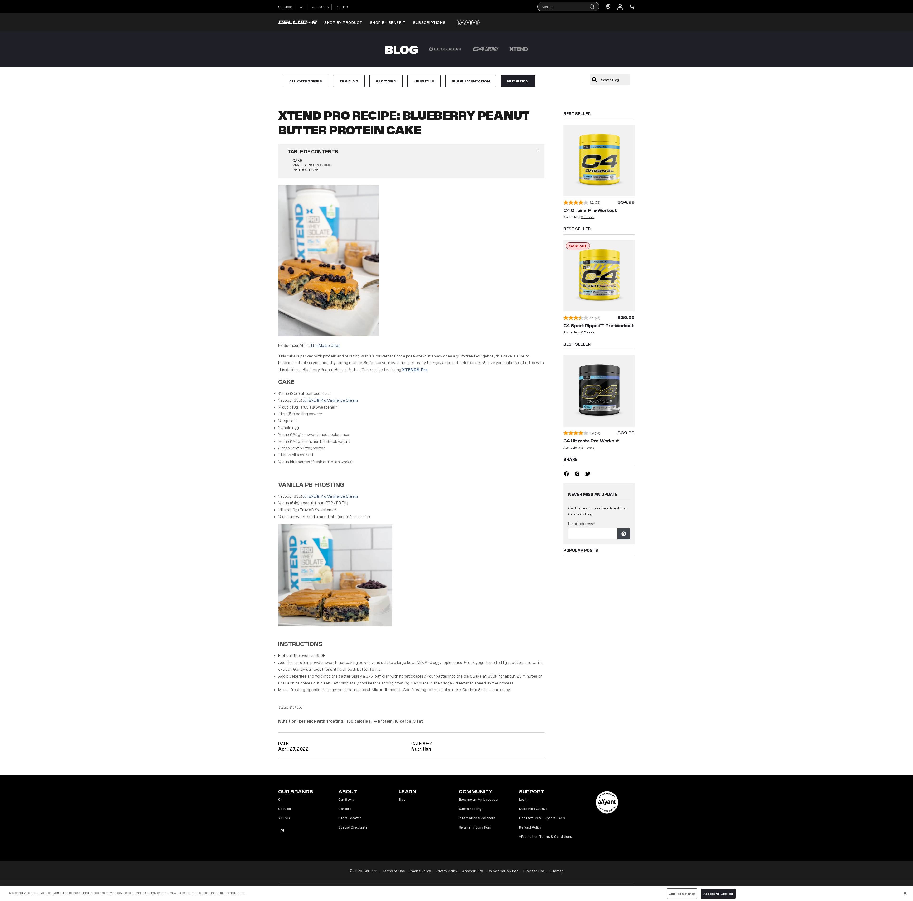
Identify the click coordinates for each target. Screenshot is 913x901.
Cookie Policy (420, 871)
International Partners (477, 818)
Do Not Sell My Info (503, 871)
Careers (344, 808)
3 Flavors (587, 217)
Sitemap (556, 871)
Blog (402, 799)
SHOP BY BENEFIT (388, 22)
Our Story (346, 799)
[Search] (594, 79)
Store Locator (349, 818)
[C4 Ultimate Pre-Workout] (599, 391)
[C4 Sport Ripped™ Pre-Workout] (599, 275)
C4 (302, 7)
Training (348, 81)
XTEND (342, 7)
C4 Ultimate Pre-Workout (591, 440)
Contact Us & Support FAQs (542, 818)
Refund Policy (530, 827)
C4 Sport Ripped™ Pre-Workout (598, 325)
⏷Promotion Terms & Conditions (545, 836)
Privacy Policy (446, 871)
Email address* (581, 523)
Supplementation (471, 81)
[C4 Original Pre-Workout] (599, 160)
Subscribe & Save (533, 808)
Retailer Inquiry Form (476, 827)
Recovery (386, 81)
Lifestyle (424, 81)
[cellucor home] (297, 22)
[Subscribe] (623, 533)
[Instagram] (577, 474)
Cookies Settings (682, 893)
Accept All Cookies (718, 893)
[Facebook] (566, 474)
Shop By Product (343, 22)
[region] (456, 893)
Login (523, 799)
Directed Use (534, 871)
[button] (632, 7)
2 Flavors (587, 332)
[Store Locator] (608, 7)
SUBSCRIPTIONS (429, 22)
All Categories (305, 81)
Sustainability (470, 808)
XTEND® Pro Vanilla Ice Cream (330, 400)
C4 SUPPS (320, 7)
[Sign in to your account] (620, 7)
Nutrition (518, 81)
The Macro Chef (325, 345)
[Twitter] (588, 474)
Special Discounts (353, 827)
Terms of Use (393, 871)
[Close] (905, 893)
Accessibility (472, 871)
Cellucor (285, 7)
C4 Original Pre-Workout (590, 210)
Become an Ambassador (479, 799)
